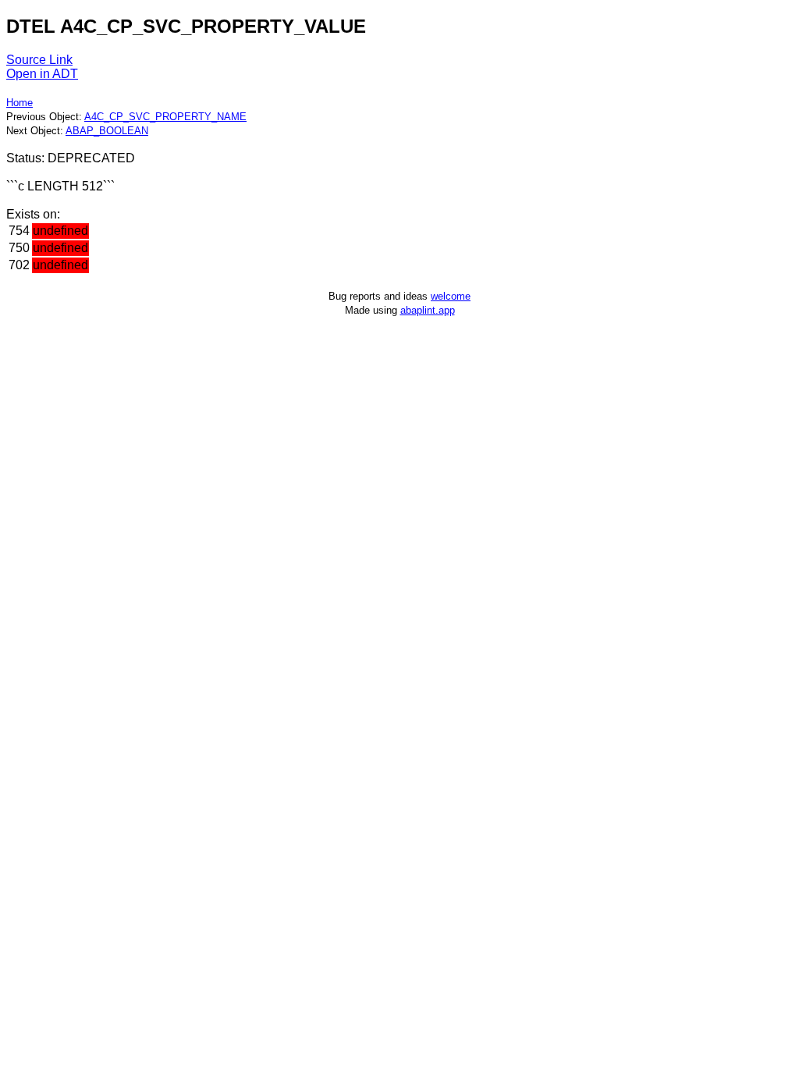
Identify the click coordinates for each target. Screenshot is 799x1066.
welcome (451, 296)
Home (19, 102)
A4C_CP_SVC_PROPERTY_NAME (165, 117)
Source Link (39, 59)
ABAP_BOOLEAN (107, 131)
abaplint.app (427, 310)
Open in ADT (42, 73)
